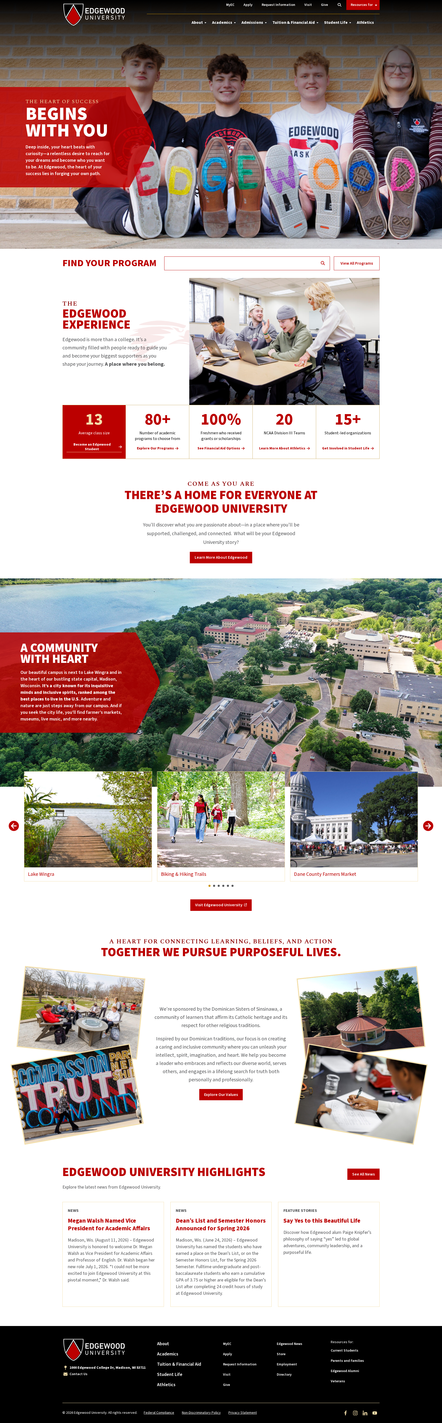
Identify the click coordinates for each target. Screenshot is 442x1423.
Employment (287, 1364)
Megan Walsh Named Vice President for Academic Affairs (109, 1224)
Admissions (252, 22)
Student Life (336, 22)
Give (226, 1384)
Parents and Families (347, 1360)
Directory (284, 1374)
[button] (209, 886)
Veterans (338, 1381)
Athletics (365, 22)
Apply (227, 1354)
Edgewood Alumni (345, 1371)
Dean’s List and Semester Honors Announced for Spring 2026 (221, 1224)
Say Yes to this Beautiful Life (321, 1220)
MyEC (227, 1343)
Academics (222, 22)
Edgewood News (289, 1343)
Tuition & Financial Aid (293, 22)
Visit (226, 1374)
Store (281, 1354)
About (197, 22)
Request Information (240, 1364)
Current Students (344, 1350)
